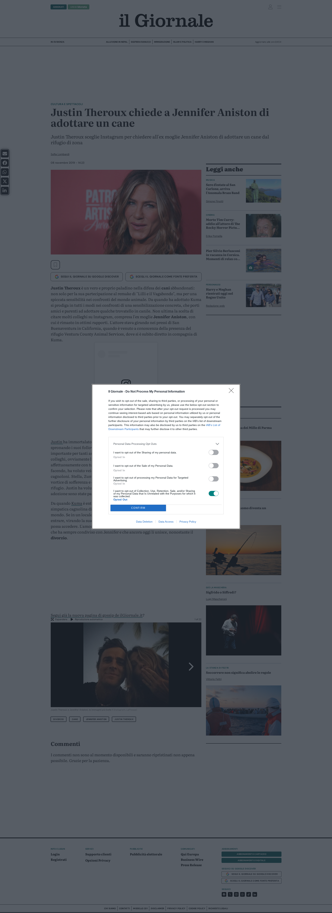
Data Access (166, 521)
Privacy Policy (187, 521)
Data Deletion (144, 521)
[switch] (214, 452)
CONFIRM (138, 507)
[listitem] (166, 444)
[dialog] (166, 456)
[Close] (232, 391)
